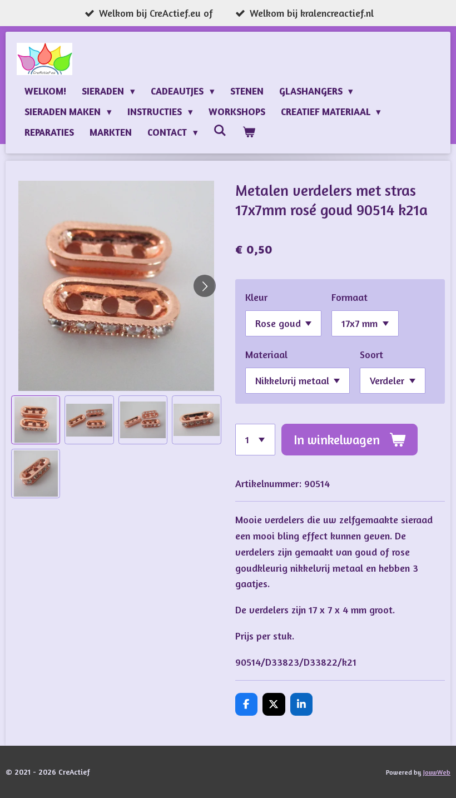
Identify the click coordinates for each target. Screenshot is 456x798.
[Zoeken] (220, 130)
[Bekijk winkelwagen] (249, 132)
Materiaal (266, 354)
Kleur (256, 297)
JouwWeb (436, 772)
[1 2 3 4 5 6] (255, 439)
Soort (371, 354)
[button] (35, 419)
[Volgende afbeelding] (205, 286)
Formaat (349, 297)
